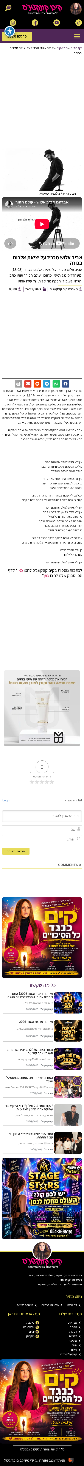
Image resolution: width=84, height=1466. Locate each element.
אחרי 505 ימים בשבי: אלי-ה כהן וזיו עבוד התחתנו (30, 1136)
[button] (77, 36)
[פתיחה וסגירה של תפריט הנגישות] (10, 31)
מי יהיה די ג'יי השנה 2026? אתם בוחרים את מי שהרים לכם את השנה (30, 995)
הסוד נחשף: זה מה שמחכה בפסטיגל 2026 (29, 1079)
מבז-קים (62, 48)
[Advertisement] (42, 102)
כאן (20, 570)
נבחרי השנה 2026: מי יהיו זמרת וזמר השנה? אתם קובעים (29, 1051)
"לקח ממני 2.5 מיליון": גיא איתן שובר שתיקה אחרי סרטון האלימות (29, 1107)
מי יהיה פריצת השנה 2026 (36, 1021)
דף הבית (76, 48)
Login (6, 800)
